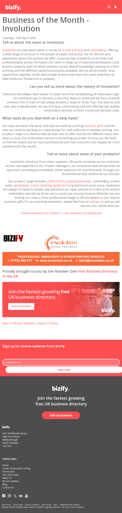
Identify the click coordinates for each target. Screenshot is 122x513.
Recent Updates (10, 481)
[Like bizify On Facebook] (3, 496)
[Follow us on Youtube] (26, 496)
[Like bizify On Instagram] (9, 496)
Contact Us (8, 487)
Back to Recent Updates (18, 323)
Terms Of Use (46, 505)
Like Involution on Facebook (82, 213)
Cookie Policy (6, 505)
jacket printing (63, 185)
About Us (7, 477)
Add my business (61, 415)
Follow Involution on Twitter (40, 213)
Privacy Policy (18, 505)
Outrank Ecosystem (77, 507)
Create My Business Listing (16, 468)
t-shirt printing (41, 185)
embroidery (98, 50)
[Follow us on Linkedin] (20, 496)
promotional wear (79, 181)
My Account (8, 471)
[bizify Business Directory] (13, 6)
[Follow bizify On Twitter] (15, 496)
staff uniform (56, 181)
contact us (96, 201)
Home (5, 465)
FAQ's (55, 505)
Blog (4, 484)
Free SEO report (10, 474)
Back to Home (48, 323)
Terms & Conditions (32, 505)
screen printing (72, 50)
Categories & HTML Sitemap (69, 505)
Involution (9, 50)
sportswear (21, 185)
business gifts (94, 126)
